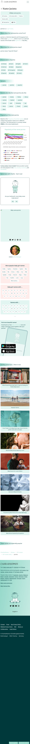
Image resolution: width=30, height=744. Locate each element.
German (4, 67)
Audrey (12, 97)
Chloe (25, 275)
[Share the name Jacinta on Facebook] (10, 240)
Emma (12, 272)
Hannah (15, 275)
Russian (21, 70)
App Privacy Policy (16, 624)
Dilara (4, 109)
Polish (3, 70)
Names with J (5, 19)
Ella (8, 272)
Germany (21, 576)
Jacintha (12, 85)
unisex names (8, 572)
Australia (23, 167)
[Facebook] (13, 606)
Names (21, 16)
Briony (26, 97)
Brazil (2, 576)
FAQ (15, 627)
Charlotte (15, 269)
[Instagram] (19, 606)
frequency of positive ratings (16, 119)
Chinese (4, 64)
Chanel (18, 106)
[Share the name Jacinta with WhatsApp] (15, 240)
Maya (20, 275)
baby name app (16, 325)
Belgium (25, 575)
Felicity (19, 97)
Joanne (11, 106)
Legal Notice (13, 629)
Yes (13, 201)
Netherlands (12, 578)
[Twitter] (11, 606)
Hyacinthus (10, 38)
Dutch (11, 64)
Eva (7, 277)
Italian (11, 67)
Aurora (4, 103)
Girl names (4, 16)
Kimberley (18, 103)
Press (7, 624)
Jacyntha (20, 85)
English (18, 64)
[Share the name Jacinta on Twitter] (12, 240)
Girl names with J (13, 16)
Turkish (20, 73)
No (16, 201)
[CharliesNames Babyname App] (9, 1)
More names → (14, 280)
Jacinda (4, 85)
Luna (17, 277)
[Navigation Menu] (28, 2)
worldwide (3, 169)
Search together (13, 743)
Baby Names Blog (5, 586)
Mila (26, 272)
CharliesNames (5, 552)
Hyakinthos (18, 40)
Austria (21, 575)
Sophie (21, 269)
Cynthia (4, 100)
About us (20, 627)
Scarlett (12, 277)
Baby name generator (6, 583)
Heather (12, 100)
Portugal (19, 578)
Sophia (9, 269)
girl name (10, 28)
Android (16, 567)
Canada (19, 167)
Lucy (22, 277)
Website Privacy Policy (7, 627)
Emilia (4, 269)
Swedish (12, 73)
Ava (22, 272)
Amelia (3, 272)
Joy (25, 103)
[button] (3, 224)
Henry (4, 106)
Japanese (19, 67)
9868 (14, 22)
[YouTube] (16, 606)
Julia (11, 103)
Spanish (4, 73)
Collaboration (4, 629)
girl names (23, 570)
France (16, 576)
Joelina (25, 106)
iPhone (23, 567)
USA (15, 167)
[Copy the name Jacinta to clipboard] (20, 240)
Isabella (4, 275)
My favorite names (23, 743)
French (26, 64)
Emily (10, 275)
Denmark (11, 576)
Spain (23, 578)
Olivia (18, 272)
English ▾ (15, 611)
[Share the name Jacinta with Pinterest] (17, 240)
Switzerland (4, 580)
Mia (26, 269)
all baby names (19, 572)
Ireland (7, 578)
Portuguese (12, 70)
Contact (3, 624)
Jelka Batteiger (17, 257)
